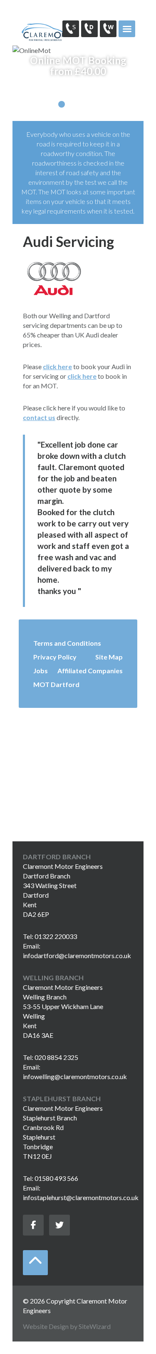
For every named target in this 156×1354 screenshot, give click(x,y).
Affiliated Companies (90, 670)
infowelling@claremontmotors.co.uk (75, 1076)
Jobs (40, 670)
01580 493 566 (70, 28)
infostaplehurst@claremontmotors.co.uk (81, 1197)
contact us (39, 417)
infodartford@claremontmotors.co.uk (77, 955)
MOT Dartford (56, 684)
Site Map (109, 657)
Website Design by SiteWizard (67, 1326)
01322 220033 (89, 28)
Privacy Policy (55, 657)
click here (57, 366)
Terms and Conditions (67, 643)
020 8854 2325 (108, 28)
